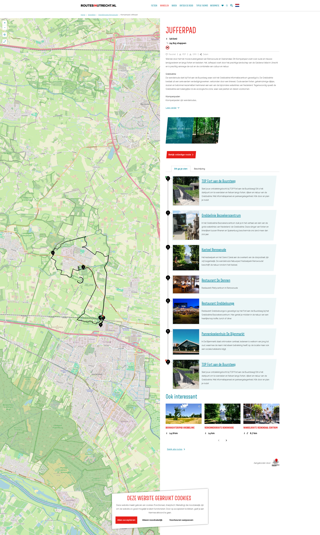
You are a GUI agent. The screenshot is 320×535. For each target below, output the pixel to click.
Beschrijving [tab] (199, 169)
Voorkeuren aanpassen (181, 520)
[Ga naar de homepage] (98, 5)
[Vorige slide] (218, 440)
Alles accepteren (126, 520)
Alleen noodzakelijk (152, 520)
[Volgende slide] (226, 440)
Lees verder (171, 108)
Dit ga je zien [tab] (180, 169)
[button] (103, 319)
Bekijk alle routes (174, 449)
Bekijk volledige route (179, 154)
